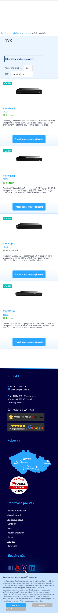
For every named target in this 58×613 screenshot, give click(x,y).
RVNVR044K (9, 108)
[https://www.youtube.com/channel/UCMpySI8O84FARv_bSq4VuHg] (17, 568)
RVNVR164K (9, 243)
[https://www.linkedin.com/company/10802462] (32, 568)
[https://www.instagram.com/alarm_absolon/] (25, 568)
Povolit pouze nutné (15, 609)
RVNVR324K (9, 311)
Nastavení (42, 605)
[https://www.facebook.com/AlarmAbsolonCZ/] (10, 568)
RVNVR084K (9, 176)
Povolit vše (16, 605)
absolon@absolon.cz (20, 389)
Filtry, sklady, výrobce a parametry (19, 59)
